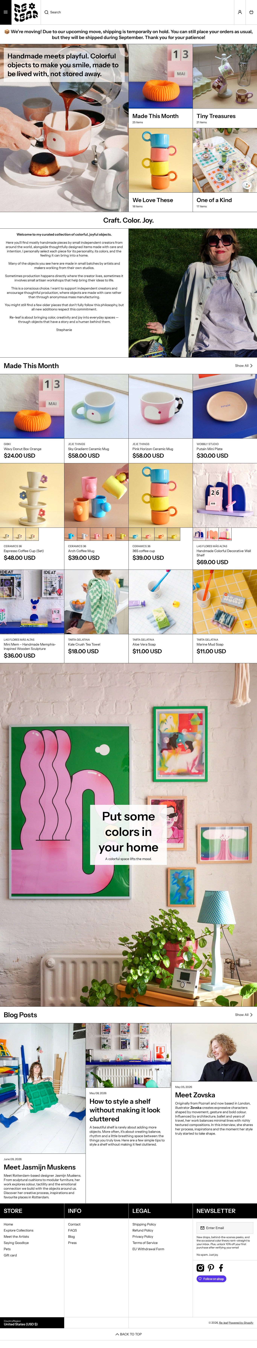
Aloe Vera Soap (144, 644)
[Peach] (212, 534)
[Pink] (32, 534)
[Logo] (26, 12)
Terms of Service (145, 1243)
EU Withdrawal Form (148, 1249)
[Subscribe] (248, 1228)
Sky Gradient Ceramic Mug (88, 449)
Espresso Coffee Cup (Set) (24, 551)
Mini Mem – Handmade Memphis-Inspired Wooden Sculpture (30, 646)
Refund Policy (142, 1230)
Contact (74, 1224)
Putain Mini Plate (210, 449)
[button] (251, 12)
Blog (71, 1236)
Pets (7, 1249)
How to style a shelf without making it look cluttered (125, 1110)
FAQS (72, 1230)
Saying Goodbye (16, 1243)
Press (72, 1243)
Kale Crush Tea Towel (84, 644)
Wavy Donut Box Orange (22, 449)
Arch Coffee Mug (81, 551)
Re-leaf (223, 1322)
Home (8, 1224)
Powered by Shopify (241, 1322)
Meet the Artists (16, 1236)
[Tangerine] (109, 534)
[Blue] (70, 534)
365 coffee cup (143, 551)
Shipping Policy (144, 1224)
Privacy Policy (142, 1236)
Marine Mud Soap (210, 644)
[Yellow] (122, 534)
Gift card (10, 1255)
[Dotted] (83, 534)
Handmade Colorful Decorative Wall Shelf (224, 553)
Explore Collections (18, 1230)
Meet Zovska (195, 1095)
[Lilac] (19, 534)
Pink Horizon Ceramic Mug (152, 449)
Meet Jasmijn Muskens (40, 1167)
